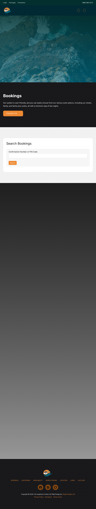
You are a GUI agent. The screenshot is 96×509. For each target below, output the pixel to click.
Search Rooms (51, 480)
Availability (37, 480)
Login (72, 480)
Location (63, 480)
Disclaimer (48, 497)
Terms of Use (57, 497)
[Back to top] (87, 502)
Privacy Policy (39, 497)
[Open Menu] (90, 10)
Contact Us (11, 113)
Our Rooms (26, 480)
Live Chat (81, 480)
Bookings (14, 480)
